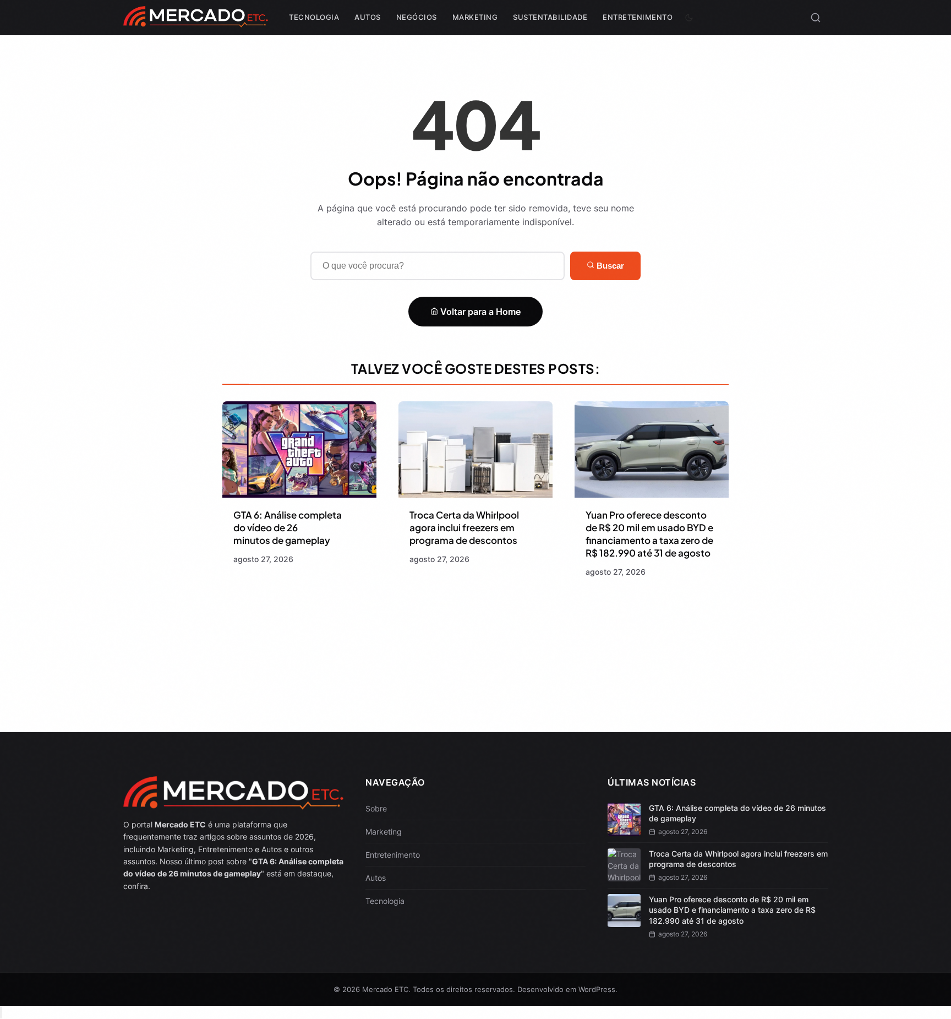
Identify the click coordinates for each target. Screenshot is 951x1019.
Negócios (416, 17)
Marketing (475, 17)
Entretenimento (638, 17)
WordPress (596, 989)
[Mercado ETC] (195, 22)
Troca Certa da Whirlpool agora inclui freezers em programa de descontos (464, 527)
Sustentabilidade (550, 17)
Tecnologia (314, 17)
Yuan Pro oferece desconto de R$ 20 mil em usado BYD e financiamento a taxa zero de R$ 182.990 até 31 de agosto (649, 534)
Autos (367, 17)
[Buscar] (816, 18)
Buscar (609, 265)
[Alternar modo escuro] (689, 17)
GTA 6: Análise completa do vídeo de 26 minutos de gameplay (287, 527)
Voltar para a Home (479, 311)
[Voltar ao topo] (1, 1012)
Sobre (376, 808)
